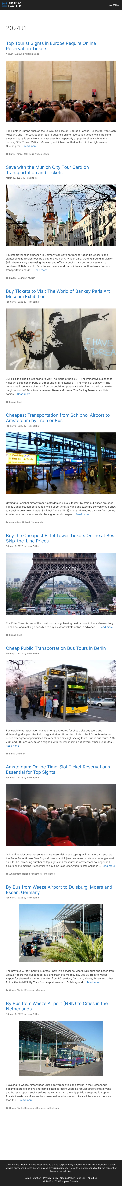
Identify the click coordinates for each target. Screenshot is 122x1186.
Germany (22, 278)
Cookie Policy (67, 1177)
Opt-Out (81, 1177)
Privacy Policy (50, 1177)
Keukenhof (36, 873)
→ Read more (105, 627)
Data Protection (33, 1177)
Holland (26, 522)
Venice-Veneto (42, 154)
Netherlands (37, 522)
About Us (92, 1177)
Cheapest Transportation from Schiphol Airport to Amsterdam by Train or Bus (58, 417)
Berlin (12, 154)
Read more (30, 146)
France (19, 154)
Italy (26, 154)
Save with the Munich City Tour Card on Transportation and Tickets (47, 169)
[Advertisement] (61, 1139)
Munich (31, 278)
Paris (31, 154)
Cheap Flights (16, 990)
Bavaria (13, 278)
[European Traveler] (11, 5)
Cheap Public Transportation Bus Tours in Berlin (56, 648)
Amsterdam (15, 522)
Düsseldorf (29, 990)
